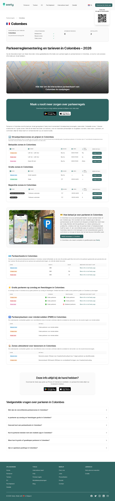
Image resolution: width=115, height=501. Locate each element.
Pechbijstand (10, 484)
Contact (61, 484)
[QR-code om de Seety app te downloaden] (102, 18)
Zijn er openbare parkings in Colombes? (57, 448)
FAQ (34, 473)
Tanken (8, 477)
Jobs (60, 473)
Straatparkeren (40, 31)
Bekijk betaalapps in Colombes (71, 236)
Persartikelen (63, 477)
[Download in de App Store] (65, 113)
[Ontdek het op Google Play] (50, 113)
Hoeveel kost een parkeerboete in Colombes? (57, 425)
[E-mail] (108, 496)
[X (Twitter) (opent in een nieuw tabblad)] (96, 496)
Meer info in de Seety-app (87, 268)
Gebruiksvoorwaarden (92, 470)
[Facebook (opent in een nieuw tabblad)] (92, 496)
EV (7, 480)
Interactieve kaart (38, 470)
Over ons (62, 470)
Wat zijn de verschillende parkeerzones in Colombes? (57, 410)
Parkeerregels (10, 18)
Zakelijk (8, 487)
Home (8, 470)
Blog (34, 484)
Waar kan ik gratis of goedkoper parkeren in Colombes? (57, 440)
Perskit (61, 480)
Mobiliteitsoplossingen (40, 480)
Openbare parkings (70, 31)
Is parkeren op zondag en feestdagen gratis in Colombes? (57, 418)
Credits (87, 473)
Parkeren (9, 473)
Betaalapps (94, 31)
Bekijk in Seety (97, 153)
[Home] (8, 5)
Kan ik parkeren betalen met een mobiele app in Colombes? (57, 433)
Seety (98, 240)
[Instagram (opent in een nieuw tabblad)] (100, 496)
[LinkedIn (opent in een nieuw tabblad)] (104, 496)
